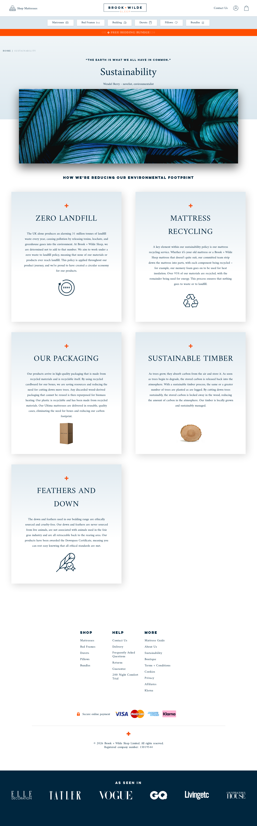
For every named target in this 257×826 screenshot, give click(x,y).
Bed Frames (87, 647)
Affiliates (150, 684)
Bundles (85, 666)
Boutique (150, 659)
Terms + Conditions (157, 666)
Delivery (117, 647)
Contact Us (221, 8)
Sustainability (25, 51)
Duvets (84, 653)
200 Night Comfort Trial (125, 677)
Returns (117, 663)
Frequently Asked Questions (123, 655)
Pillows (85, 659)
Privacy (149, 678)
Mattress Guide (155, 641)
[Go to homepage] (125, 7)
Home (8, 51)
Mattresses (87, 641)
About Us (151, 647)
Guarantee (119, 669)
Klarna (149, 691)
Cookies (150, 672)
